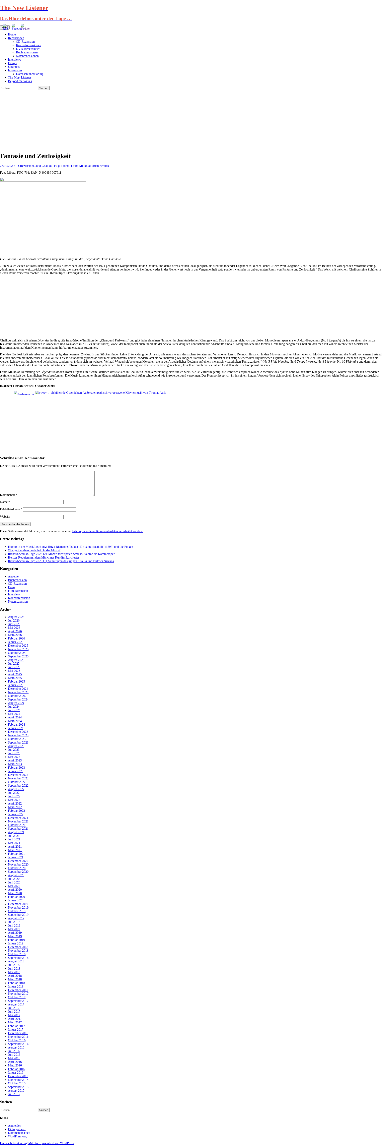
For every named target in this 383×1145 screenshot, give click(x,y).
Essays (12, 63)
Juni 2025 (14, 667)
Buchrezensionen (27, 52)
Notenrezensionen (27, 56)
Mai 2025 (14, 670)
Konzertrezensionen (28, 45)
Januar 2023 (15, 771)
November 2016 (18, 1036)
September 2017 (18, 1000)
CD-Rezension (25, 41)
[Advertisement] (191, 120)
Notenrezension (18, 601)
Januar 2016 (15, 1072)
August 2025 (16, 660)
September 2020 (18, 871)
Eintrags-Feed (17, 1129)
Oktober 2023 (17, 739)
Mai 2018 (14, 972)
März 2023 (15, 764)
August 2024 (16, 703)
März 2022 (15, 807)
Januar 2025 (15, 685)
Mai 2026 (14, 627)
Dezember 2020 (18, 861)
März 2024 (15, 721)
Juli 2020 (14, 878)
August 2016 (16, 1047)
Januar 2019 (15, 943)
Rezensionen (16, 38)
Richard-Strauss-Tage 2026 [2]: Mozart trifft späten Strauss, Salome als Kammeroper (61, 554)
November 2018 (18, 950)
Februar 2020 (16, 896)
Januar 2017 (15, 1029)
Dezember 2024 (18, 688)
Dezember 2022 (18, 774)
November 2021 (18, 821)
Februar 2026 (16, 638)
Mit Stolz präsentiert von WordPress (51, 1143)
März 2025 (15, 678)
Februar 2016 (16, 1069)
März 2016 (15, 1065)
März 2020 (15, 893)
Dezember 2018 (18, 947)
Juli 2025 (14, 663)
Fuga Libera (61, 165)
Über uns (14, 66)
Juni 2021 (14, 839)
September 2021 (18, 828)
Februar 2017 (16, 1026)
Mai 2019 (14, 929)
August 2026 (16, 617)
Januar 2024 (15, 728)
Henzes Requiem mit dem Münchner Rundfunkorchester (43, 557)
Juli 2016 (14, 1051)
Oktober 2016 (17, 1040)
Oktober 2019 (17, 911)
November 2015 (18, 1079)
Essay (11, 587)
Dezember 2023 (18, 731)
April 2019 (15, 932)
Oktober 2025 (17, 652)
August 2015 (16, 1090)
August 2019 (16, 918)
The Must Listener (19, 77)
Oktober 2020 (17, 868)
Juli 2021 (14, 835)
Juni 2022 (14, 796)
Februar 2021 (16, 853)
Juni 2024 (14, 710)
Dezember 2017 (18, 990)
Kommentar (8, 495)
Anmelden (14, 1125)
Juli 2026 (14, 620)
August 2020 (16, 875)
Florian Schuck (99, 165)
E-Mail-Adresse (11, 509)
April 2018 (15, 975)
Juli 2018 (14, 965)
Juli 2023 (14, 749)
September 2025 (18, 656)
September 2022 (18, 785)
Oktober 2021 (17, 825)
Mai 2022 (14, 800)
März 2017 (15, 1022)
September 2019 (18, 914)
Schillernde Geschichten (64, 392)
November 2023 (18, 735)
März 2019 (15, 936)
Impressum (15, 70)
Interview (14, 594)
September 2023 (18, 742)
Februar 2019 (16, 939)
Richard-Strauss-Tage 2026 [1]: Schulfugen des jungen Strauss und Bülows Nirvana (61, 561)
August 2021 (16, 832)
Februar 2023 (16, 767)
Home (12, 34)
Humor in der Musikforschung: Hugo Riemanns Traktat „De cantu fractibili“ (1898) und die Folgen (70, 546)
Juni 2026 (14, 624)
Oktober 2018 (17, 954)
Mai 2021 (14, 843)
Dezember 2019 (18, 904)
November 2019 (18, 907)
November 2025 (18, 649)
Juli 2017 (14, 1008)
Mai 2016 (14, 1058)
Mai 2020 (14, 886)
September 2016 (18, 1044)
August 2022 (16, 789)
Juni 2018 (14, 968)
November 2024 (18, 692)
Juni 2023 (14, 753)
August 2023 (16, 746)
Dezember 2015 (18, 1076)
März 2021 (15, 850)
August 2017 (16, 1004)
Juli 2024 (14, 706)
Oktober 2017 (17, 997)
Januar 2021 (15, 857)
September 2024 (18, 699)
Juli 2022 (14, 792)
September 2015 (18, 1087)
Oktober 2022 (17, 782)
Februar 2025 (16, 681)
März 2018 (15, 979)
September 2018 (18, 957)
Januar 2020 (15, 900)
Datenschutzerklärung (29, 74)
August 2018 (16, 961)
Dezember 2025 (18, 645)
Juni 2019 (14, 925)
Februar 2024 (16, 724)
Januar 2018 (15, 986)
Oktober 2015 (17, 1083)
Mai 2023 (14, 756)
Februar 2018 (16, 983)
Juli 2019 (14, 922)
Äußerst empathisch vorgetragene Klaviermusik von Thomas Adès (126, 392)
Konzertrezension (19, 598)
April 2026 (15, 631)
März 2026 (15, 634)
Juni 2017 (14, 1011)
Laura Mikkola (80, 165)
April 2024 (15, 717)
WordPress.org (17, 1136)
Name (5, 502)
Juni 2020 (14, 882)
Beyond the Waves (20, 81)
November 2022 (18, 778)
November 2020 (18, 864)
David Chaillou (42, 165)
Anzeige (13, 576)
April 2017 (15, 1018)
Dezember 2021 (18, 817)
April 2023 (15, 760)
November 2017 (18, 993)
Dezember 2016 (18, 1033)
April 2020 (15, 889)
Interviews (14, 59)
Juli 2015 (14, 1094)
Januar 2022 (15, 814)
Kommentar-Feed (19, 1132)
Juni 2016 (14, 1054)
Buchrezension (17, 580)
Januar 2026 (15, 642)
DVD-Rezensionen (28, 48)
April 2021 (15, 846)
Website (5, 516)
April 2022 (15, 803)
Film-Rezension (18, 590)
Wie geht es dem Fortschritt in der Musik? (34, 550)
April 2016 (15, 1061)
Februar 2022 (16, 810)
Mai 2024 (14, 713)
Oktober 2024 (17, 695)
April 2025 (15, 674)
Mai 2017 (14, 1015)
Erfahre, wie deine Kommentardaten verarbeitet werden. (107, 531)
